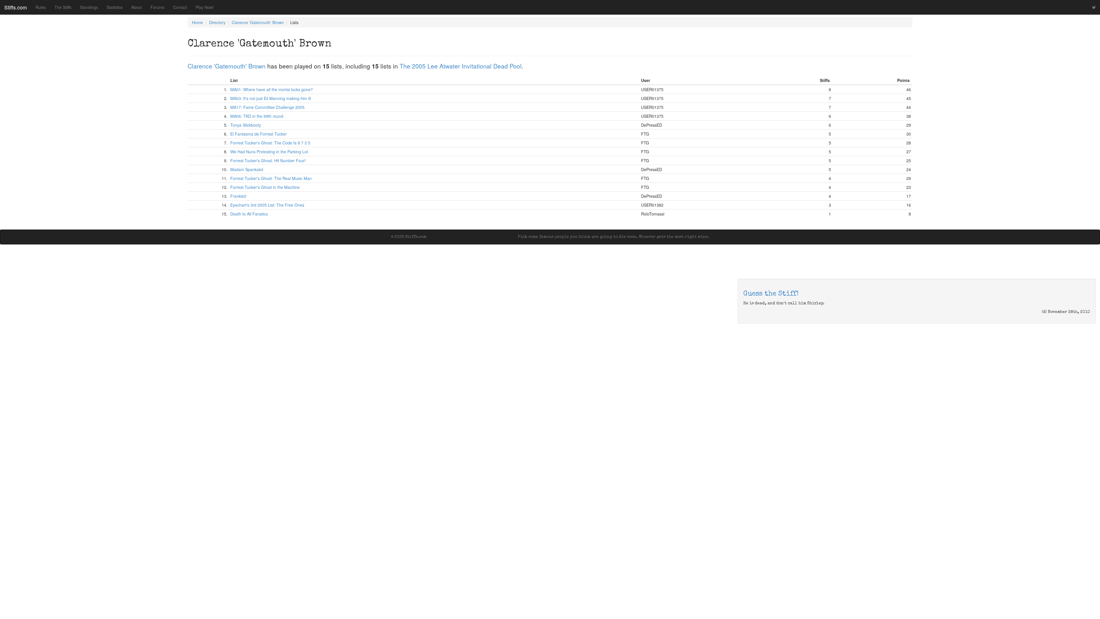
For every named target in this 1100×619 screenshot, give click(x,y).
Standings (89, 7)
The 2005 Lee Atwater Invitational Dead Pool (461, 66)
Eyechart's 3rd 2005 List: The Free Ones (267, 205)
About (136, 7)
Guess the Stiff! (771, 294)
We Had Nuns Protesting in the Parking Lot (269, 151)
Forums (157, 7)
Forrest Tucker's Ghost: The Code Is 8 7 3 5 (270, 143)
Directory (217, 22)
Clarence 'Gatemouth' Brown (258, 22)
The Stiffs (62, 7)
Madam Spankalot (246, 169)
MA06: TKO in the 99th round (256, 116)
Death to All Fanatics (249, 214)
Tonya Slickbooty (245, 125)
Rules (41, 7)
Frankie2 (238, 196)
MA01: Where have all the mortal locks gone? (271, 89)
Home (197, 22)
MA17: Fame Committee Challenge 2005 (267, 107)
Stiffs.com (15, 7)
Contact (180, 7)
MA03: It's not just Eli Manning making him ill (270, 98)
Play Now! (205, 7)
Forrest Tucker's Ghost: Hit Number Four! (268, 160)
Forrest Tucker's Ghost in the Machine (265, 187)
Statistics (115, 7)
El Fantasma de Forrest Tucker (258, 134)
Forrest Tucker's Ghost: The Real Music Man (271, 178)
